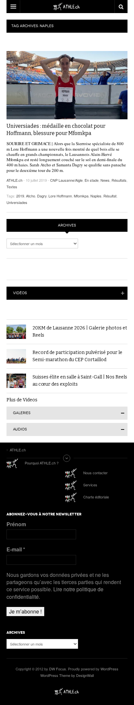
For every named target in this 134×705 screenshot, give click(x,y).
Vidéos (20, 293)
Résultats (119, 180)
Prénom (16, 524)
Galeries (22, 413)
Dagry (42, 195)
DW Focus (67, 6)
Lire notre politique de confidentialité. (55, 592)
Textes (12, 186)
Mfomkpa (81, 195)
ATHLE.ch (14, 180)
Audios (20, 429)
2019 (20, 195)
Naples (95, 195)
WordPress (109, 668)
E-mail (16, 549)
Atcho (30, 195)
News (105, 180)
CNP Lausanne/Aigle (66, 180)
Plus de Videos (22, 400)
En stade (92, 180)
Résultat (109, 195)
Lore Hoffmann (60, 195)
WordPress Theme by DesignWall (67, 675)
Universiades (17, 202)
